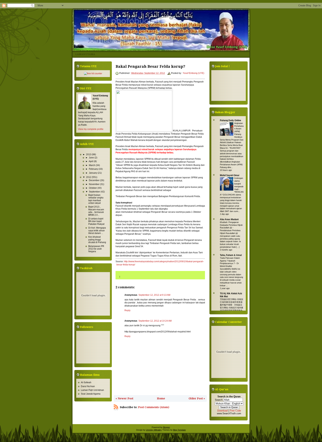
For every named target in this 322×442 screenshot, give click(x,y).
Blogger (166, 427)
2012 (89, 177)
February (94, 169)
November (94, 184)
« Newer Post (124, 398)
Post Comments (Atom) (153, 407)
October (93, 188)
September (95, 191)
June (91, 157)
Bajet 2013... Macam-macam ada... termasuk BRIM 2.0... (96, 210)
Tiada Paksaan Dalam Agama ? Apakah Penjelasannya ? (230, 261)
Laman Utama (85, 54)
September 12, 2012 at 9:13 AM (154, 295)
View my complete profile (90, 129)
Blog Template (179, 430)
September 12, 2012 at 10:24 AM (155, 321)
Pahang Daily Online (230, 120)
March (92, 165)
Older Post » (197, 398)
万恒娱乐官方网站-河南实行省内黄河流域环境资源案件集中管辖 (231, 302)
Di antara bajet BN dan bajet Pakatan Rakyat (96, 221)
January (93, 173)
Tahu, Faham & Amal (231, 255)
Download (222, 410)
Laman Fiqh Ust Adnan (92, 390)
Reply (127, 310)
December (94, 180)
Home (161, 398)
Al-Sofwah (86, 382)
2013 (89, 154)
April (91, 161)
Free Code (235, 410)
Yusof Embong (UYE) (193, 73)
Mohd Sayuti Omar (229, 175)
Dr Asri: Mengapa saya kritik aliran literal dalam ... (97, 230)
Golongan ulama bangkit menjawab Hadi (238, 183)
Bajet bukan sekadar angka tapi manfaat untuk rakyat (95, 199)
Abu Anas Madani (229, 219)
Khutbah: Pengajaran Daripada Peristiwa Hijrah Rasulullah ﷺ (231, 225)
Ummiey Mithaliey (154, 430)
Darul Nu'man (88, 386)
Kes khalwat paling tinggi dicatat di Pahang (97, 240)
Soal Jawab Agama (90, 393)
